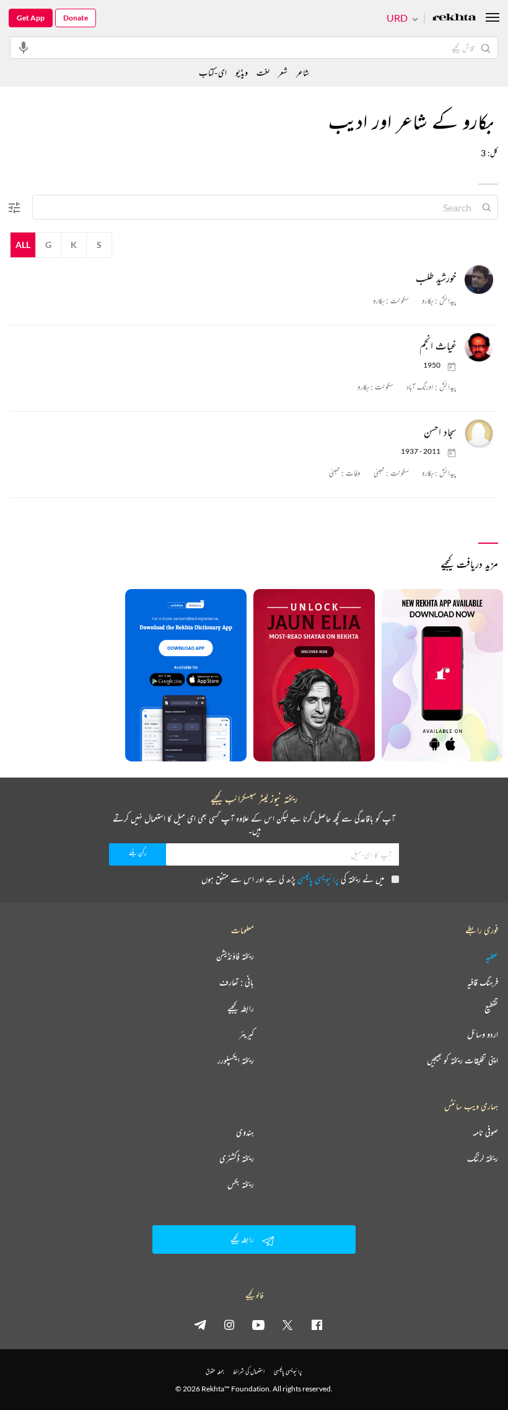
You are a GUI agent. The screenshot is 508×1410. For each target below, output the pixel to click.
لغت (262, 72)
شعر (282, 72)
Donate (75, 17)
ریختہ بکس (240, 1184)
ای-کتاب (213, 72)
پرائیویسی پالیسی (318, 879)
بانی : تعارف (236, 982)
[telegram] (200, 1324)
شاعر (302, 72)
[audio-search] (23, 47)
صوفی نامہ (485, 1132)
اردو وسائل (482, 1034)
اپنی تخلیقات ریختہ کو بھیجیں (462, 1060)
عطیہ (492, 956)
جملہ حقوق (215, 1371)
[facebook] (316, 1324)
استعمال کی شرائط (249, 1371)
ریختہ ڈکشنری (236, 1158)
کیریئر (246, 1034)
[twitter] (287, 1324)
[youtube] (258, 1324)
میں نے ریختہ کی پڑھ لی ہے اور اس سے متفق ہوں (292, 879)
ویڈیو (241, 72)
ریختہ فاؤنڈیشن (235, 956)
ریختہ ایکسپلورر (235, 1060)
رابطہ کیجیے (240, 1008)
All (22, 244)
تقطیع (491, 1008)
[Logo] (454, 18)
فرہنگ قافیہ (482, 982)
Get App (31, 17)
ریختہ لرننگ (482, 1158)
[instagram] (229, 1324)
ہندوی (245, 1132)
